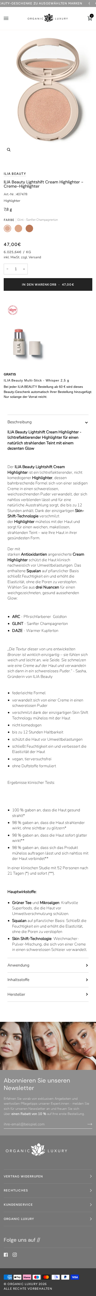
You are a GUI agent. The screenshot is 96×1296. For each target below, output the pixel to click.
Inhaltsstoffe (18, 979)
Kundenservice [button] (18, 1204)
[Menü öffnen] (11, 18)
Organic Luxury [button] (19, 1219)
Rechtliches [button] (16, 1190)
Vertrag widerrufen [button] (23, 1176)
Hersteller (16, 994)
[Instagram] (15, 1255)
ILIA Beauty (15, 174)
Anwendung (18, 965)
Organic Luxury (23, 1284)
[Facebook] (6, 1255)
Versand (35, 257)
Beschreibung (19, 422)
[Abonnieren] (86, 1124)
